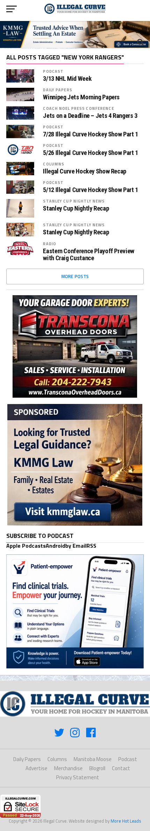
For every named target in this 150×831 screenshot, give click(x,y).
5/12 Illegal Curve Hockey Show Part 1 (90, 189)
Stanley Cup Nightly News (74, 201)
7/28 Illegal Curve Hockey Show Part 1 (90, 134)
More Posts (75, 276)
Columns (53, 164)
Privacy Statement (77, 777)
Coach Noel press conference (78, 108)
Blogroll (97, 768)
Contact (121, 768)
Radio (49, 244)
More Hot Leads (126, 820)
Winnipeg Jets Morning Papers (81, 97)
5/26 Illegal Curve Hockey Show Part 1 (90, 152)
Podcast (53, 71)
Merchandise (68, 768)
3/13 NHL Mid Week (67, 78)
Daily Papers (57, 90)
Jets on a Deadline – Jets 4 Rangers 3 (90, 115)
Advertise (36, 768)
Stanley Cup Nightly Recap (76, 208)
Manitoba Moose (93, 759)
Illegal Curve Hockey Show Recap (84, 171)
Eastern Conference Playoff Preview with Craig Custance (88, 255)
